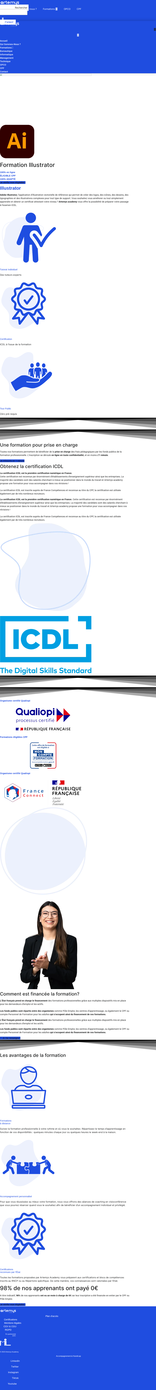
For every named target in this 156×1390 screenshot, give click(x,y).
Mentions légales (12, 1323)
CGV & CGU (10, 1326)
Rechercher (21, 7)
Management (6, 58)
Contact (4, 71)
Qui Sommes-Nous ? (10, 44)
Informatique (6, 54)
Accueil (3, 40)
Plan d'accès (51, 1316)
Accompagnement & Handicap (68, 1356)
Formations (6, 47)
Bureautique (6, 51)
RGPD (8, 1330)
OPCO (3, 64)
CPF (2, 68)
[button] (78, 29)
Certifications (10, 1319)
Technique (5, 61)
